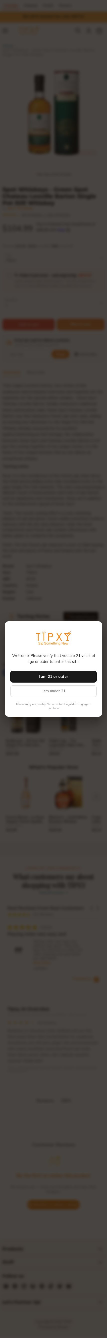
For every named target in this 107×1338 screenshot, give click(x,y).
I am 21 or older (53, 676)
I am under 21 (54, 691)
